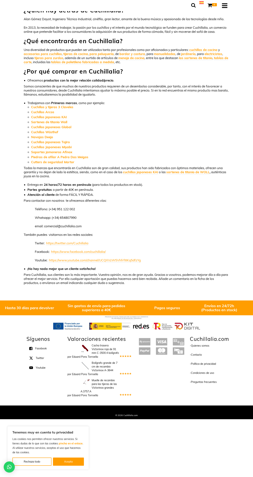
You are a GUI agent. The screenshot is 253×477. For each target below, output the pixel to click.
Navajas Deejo (42, 137)
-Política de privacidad (203, 363)
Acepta (68, 461)
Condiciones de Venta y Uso (123, 410)
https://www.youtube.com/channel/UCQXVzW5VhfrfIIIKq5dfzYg (95, 260)
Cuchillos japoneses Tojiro (50, 142)
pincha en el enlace (71, 443)
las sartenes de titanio (195, 58)
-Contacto (196, 354)
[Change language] (201, 2)
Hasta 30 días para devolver (29, 307)
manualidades (164, 54)
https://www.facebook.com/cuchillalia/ (78, 252)
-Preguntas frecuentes (203, 382)
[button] (9, 467)
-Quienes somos (199, 345)
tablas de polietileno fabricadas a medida (82, 62)
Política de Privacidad (150, 410)
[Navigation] (224, 5)
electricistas (213, 54)
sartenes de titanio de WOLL (188, 172)
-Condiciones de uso (202, 373)
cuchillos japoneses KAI (140, 172)
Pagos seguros (167, 307)
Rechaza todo (32, 461)
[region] (48, 448)
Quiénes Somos (99, 410)
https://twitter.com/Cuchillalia (67, 243)
